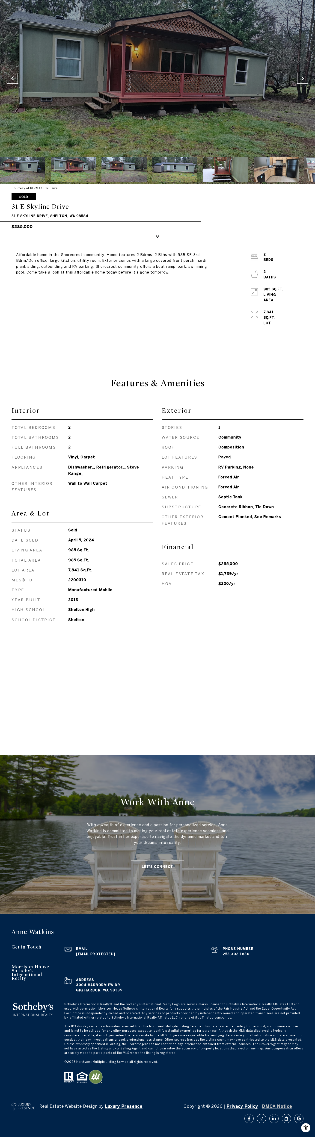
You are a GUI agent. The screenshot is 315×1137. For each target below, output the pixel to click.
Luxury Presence (124, 1106)
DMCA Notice (277, 1106)
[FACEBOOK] (249, 1118)
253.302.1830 (236, 954)
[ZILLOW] (286, 1118)
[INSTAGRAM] (261, 1118)
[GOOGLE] (298, 1118)
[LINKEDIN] (274, 1118)
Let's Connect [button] (157, 867)
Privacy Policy (242, 1106)
